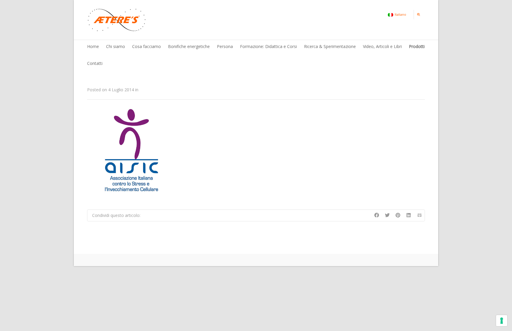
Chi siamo (115, 46)
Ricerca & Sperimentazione (330, 46)
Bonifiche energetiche (189, 46)
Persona (225, 46)
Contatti (95, 63)
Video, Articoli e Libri (382, 46)
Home (93, 46)
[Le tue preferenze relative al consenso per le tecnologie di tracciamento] (501, 320)
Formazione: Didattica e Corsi (268, 46)
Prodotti (417, 46)
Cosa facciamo (146, 46)
